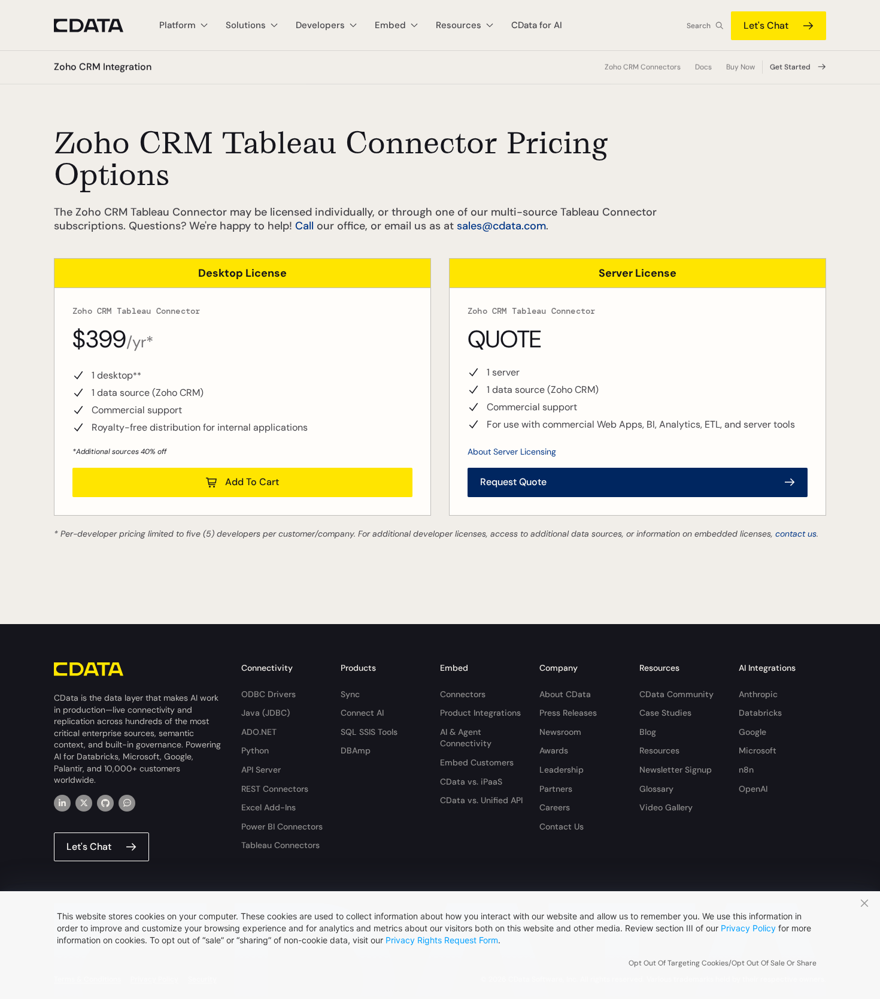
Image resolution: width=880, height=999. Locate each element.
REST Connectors (274, 788)
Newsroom (560, 731)
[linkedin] (62, 803)
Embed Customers (477, 762)
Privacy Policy (748, 928)
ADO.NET (259, 731)
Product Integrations (480, 712)
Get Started (790, 67)
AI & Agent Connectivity (465, 737)
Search (699, 26)
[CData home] (97, 25)
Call (304, 226)
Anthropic (758, 694)
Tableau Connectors (280, 845)
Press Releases (568, 712)
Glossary (656, 788)
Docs (703, 67)
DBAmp (356, 750)
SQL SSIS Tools (369, 731)
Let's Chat (766, 25)
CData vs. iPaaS (471, 781)
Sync (350, 694)
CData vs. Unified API (481, 800)
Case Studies (665, 712)
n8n (746, 769)
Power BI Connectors (282, 826)
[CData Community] (127, 803)
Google (752, 731)
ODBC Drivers (268, 694)
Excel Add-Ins (268, 807)
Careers (554, 807)
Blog (647, 731)
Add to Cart (252, 482)
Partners (555, 788)
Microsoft (757, 750)
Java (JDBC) (265, 712)
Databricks (760, 712)
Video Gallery (666, 807)
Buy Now (740, 67)
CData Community (676, 694)
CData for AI (536, 25)
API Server (261, 769)
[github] (105, 803)
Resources (659, 750)
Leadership (561, 769)
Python (255, 750)
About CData (565, 694)
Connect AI (362, 712)
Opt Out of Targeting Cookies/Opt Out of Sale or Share (723, 963)
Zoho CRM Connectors (643, 67)
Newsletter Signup (675, 769)
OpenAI (753, 788)
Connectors (462, 694)
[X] (83, 803)
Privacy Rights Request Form (442, 940)
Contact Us (561, 826)
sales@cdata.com (501, 226)
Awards (553, 750)
